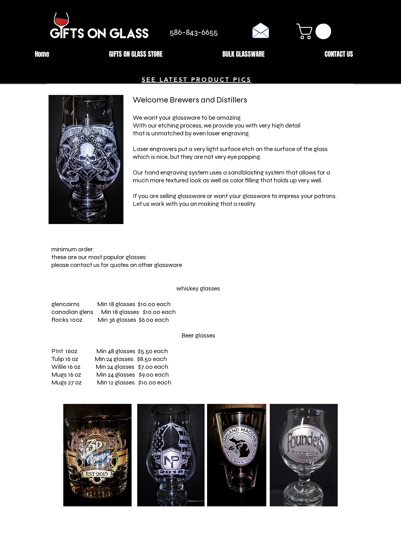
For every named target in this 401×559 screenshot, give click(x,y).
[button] (315, 31)
